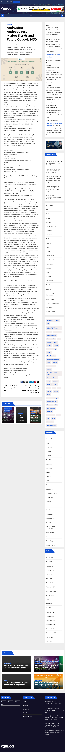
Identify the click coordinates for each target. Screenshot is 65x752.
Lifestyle (48, 268)
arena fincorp (57, 332)
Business (9, 24)
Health (48, 381)
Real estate (49, 280)
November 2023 (50, 624)
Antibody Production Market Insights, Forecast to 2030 (12, 388)
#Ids (48, 323)
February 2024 (50, 612)
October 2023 (50, 628)
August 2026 (50, 557)
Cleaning (49, 222)
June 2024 (49, 599)
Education (49, 234)
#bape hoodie (50, 320)
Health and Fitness (51, 260)
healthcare (55, 381)
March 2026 (49, 566)
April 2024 (49, 608)
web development (51, 425)
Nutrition (48, 276)
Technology (7, 410)
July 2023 (49, 641)
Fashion (48, 239)
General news (50, 255)
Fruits (47, 247)
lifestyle (49, 391)
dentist (48, 352)
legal (59, 387)
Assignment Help (51, 338)
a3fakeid (49, 332)
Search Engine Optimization (50, 294)
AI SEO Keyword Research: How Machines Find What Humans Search (54, 197)
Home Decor (50, 264)
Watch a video (50, 54)
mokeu (48, 394)
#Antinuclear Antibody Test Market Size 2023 (19, 52)
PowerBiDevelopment (52, 401)
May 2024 (49, 603)
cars (55, 342)
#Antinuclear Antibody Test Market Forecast (19, 47)
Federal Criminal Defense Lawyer (53, 373)
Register (25, 705)
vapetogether (50, 421)
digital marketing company (53, 359)
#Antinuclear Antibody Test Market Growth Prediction (21, 49)
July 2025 (49, 574)
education (55, 362)
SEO (56, 404)
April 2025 (49, 578)
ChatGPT (49, 218)
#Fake (57, 320)
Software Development (7, 408)
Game (33, 413)
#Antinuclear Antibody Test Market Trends (18, 54)
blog (59, 338)
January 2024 (50, 616)
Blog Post (25, 713)
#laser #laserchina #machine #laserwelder (52, 328)
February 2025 (50, 587)
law (54, 387)
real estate (49, 404)
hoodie (48, 387)
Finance (48, 243)
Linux (47, 272)
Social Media (50, 299)
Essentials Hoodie (51, 366)
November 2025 (50, 570)
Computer (49, 230)
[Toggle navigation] (31, 15)
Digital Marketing (51, 355)
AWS (47, 209)
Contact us (26, 709)
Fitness (49, 377)
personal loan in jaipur (52, 398)
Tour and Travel (50, 311)
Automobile (49, 205)
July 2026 (49, 562)
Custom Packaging (51, 349)
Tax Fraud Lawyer (51, 408)
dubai (48, 362)
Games (55, 377)
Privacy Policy (27, 716)
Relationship (50, 285)
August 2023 (50, 637)
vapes (53, 418)
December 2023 (50, 620)
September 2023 (51, 633)
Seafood (48, 289)
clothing (56, 345)
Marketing (56, 391)
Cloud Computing (51, 226)
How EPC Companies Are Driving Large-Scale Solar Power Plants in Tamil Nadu (47, 685)
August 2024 (50, 595)
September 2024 (51, 591)
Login (24, 701)
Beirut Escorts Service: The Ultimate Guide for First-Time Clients (54, 163)
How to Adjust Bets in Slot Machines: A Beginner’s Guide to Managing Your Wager (54, 717)
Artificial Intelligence (51, 335)
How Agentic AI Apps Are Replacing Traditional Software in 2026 (53, 170)
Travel (58, 415)
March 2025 (49, 583)
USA (48, 418)
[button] (59, 15)
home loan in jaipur (52, 384)
